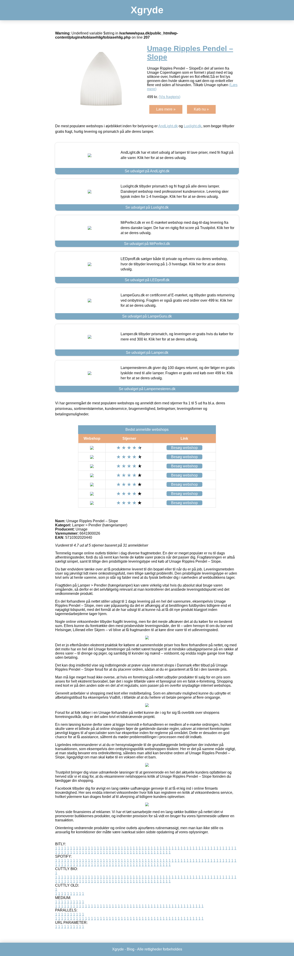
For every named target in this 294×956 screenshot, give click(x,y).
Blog (130, 949)
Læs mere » (165, 109)
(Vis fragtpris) (169, 97)
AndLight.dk (168, 126)
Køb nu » (201, 109)
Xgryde (147, 10)
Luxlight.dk (192, 126)
